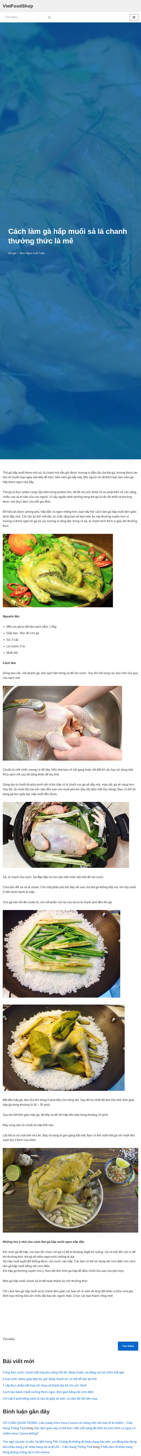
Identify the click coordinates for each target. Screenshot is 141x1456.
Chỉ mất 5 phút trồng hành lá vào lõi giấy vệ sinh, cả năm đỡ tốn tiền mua (50, 1398)
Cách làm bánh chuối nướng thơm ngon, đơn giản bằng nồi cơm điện (48, 1392)
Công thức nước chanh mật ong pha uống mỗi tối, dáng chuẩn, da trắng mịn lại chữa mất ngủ (63, 1372)
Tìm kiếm (9, 1339)
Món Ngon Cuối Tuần (32, 253)
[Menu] (134, 17)
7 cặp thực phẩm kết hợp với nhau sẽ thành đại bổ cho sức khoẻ (45, 1385)
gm (14, 253)
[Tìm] (50, 17)
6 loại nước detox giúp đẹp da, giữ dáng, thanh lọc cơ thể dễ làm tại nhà (50, 1379)
